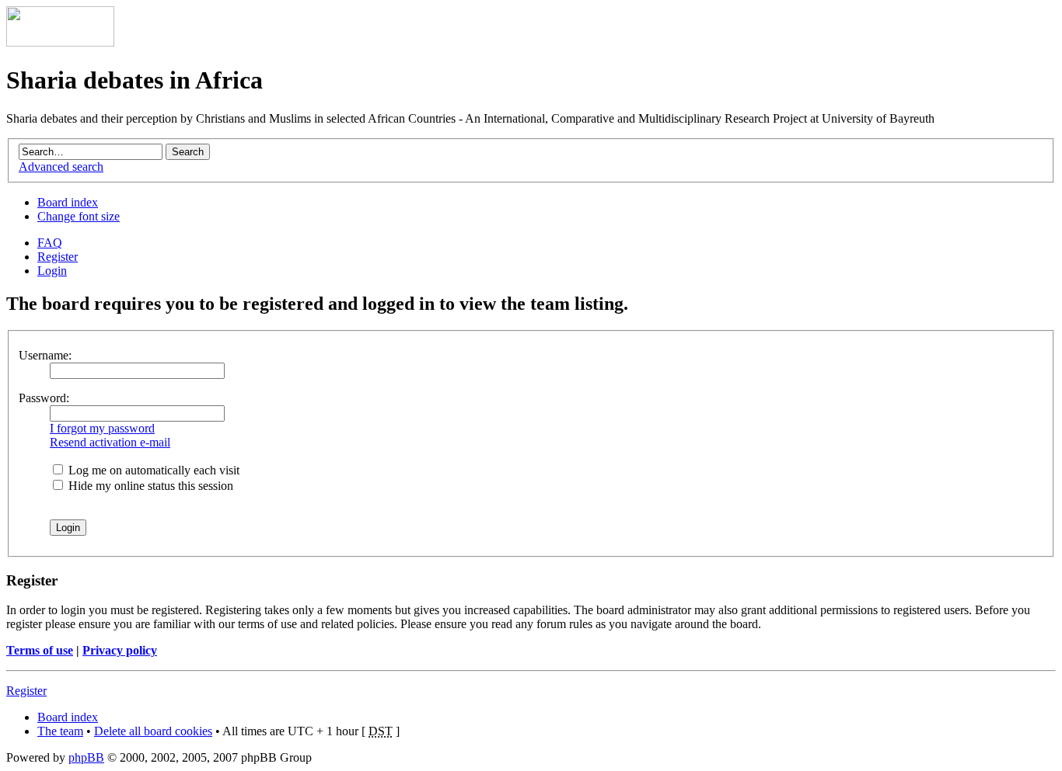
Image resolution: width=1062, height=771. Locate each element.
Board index (67, 202)
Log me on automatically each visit (152, 470)
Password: (44, 398)
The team (60, 731)
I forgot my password (102, 428)
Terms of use (39, 650)
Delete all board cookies (153, 731)
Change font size (78, 216)
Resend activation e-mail (110, 442)
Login (52, 270)
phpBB (86, 757)
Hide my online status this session (149, 485)
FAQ (49, 242)
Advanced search (61, 166)
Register (57, 256)
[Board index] (60, 42)
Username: (45, 355)
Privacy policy (119, 650)
